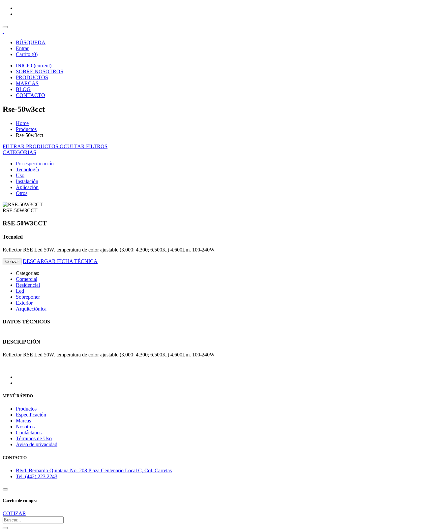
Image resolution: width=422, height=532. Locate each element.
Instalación (27, 181)
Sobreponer (28, 297)
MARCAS (27, 83)
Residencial (28, 285)
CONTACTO (30, 95)
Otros (21, 193)
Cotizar (12, 261)
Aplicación (27, 187)
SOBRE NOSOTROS (39, 71)
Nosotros (25, 426)
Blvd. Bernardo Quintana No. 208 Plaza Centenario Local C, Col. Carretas (94, 470)
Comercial (26, 279)
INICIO (33, 65)
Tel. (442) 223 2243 (36, 476)
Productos (26, 129)
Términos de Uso (34, 438)
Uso (20, 175)
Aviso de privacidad (36, 444)
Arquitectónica (31, 309)
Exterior (24, 303)
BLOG (23, 89)
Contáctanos (29, 432)
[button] (19, 152)
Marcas (23, 420)
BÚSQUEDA (30, 42)
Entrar (22, 48)
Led (20, 291)
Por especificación (35, 163)
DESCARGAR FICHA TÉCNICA (60, 261)
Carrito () (27, 54)
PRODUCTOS (32, 77)
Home (22, 123)
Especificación (31, 414)
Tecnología (27, 169)
